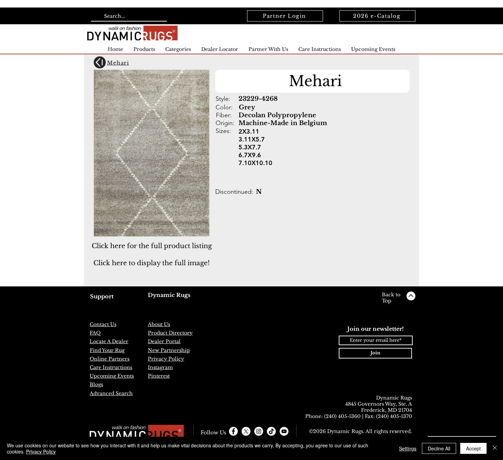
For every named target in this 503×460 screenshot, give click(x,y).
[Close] (495, 448)
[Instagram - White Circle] (258, 431)
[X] (246, 431)
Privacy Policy (41, 451)
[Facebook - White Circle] (233, 431)
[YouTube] (284, 431)
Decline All (439, 448)
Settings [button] (407, 448)
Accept (473, 448)
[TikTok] (271, 431)
